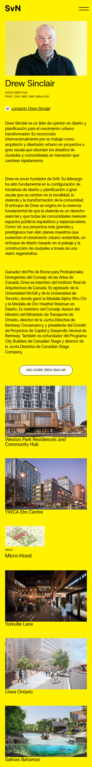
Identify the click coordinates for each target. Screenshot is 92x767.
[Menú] (83, 8)
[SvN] (12, 8)
